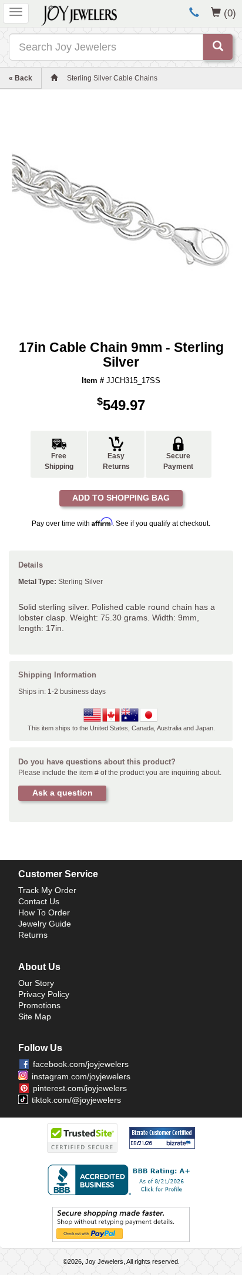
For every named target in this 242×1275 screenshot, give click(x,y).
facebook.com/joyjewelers (81, 1064)
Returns (33, 935)
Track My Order (47, 890)
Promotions (39, 1005)
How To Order (44, 912)
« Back (20, 78)
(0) (230, 13)
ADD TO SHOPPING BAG (121, 497)
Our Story (36, 983)
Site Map (34, 1016)
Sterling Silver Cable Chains (112, 78)
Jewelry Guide (44, 923)
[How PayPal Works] (121, 1224)
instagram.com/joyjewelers (81, 1076)
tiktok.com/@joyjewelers (76, 1100)
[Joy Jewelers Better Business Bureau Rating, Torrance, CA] (121, 1180)
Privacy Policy (43, 994)
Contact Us (38, 901)
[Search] (218, 47)
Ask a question (62, 792)
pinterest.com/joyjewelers (80, 1088)
